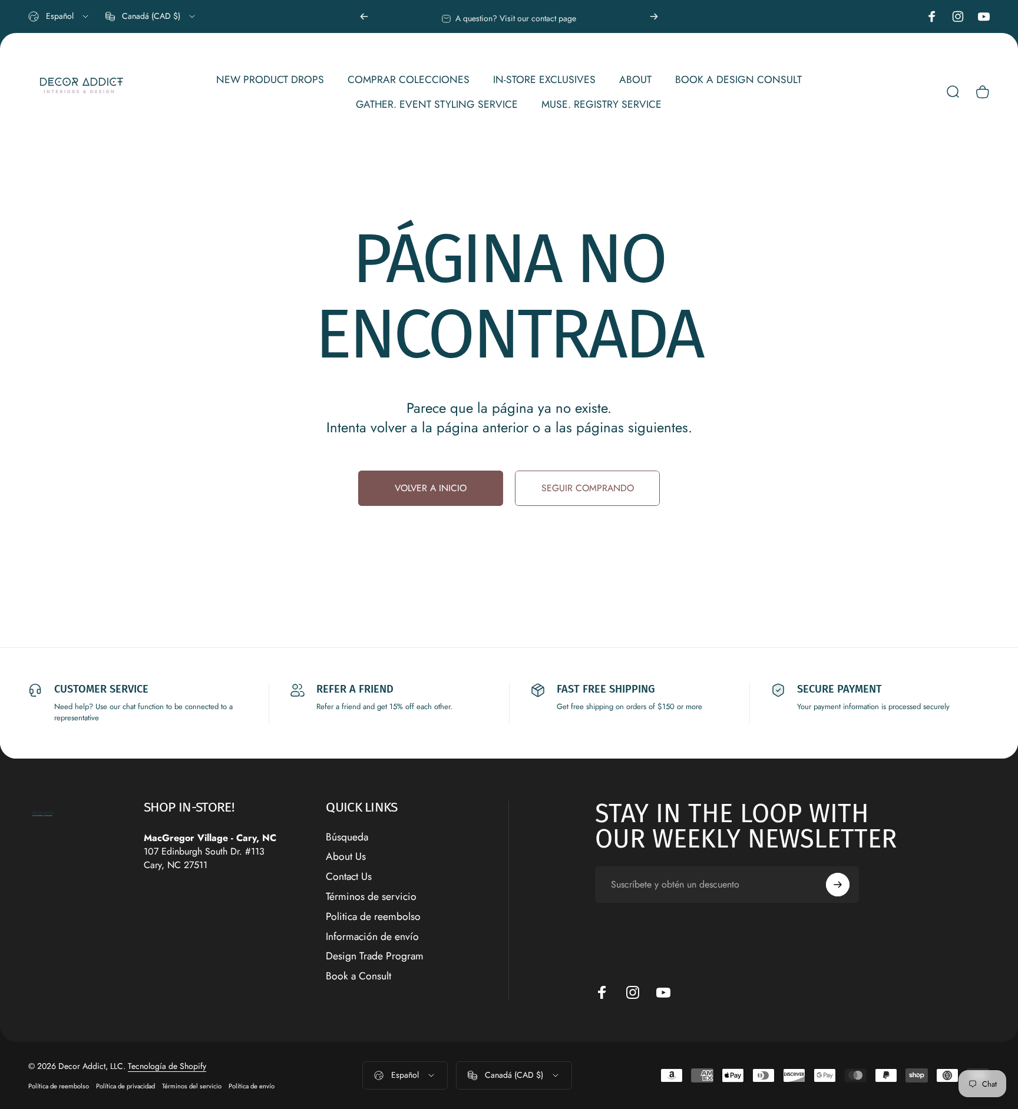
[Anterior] (364, 16)
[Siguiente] (654, 16)
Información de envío (372, 937)
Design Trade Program (375, 956)
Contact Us (349, 876)
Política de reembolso (58, 1086)
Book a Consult (358, 976)
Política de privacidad (125, 1086)
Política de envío (252, 1086)
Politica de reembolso (373, 917)
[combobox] (59, 16)
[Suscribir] (838, 884)
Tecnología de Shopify (167, 1066)
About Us (346, 856)
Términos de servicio (371, 896)
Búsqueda (347, 837)
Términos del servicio (192, 1086)
